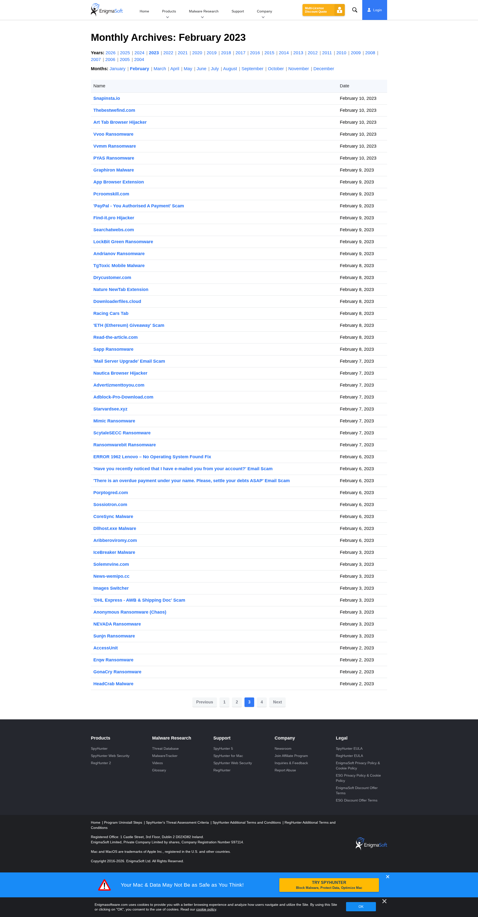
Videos (157, 763)
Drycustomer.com (112, 277)
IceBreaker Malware (114, 552)
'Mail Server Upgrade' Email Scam (129, 361)
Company (264, 11)
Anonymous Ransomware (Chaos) (129, 612)
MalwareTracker (165, 756)
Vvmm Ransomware (114, 146)
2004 (139, 59)
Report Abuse (285, 770)
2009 (356, 52)
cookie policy (206, 909)
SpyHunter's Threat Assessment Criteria (178, 822)
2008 (370, 52)
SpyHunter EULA (349, 748)
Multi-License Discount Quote (316, 9)
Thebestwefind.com (114, 110)
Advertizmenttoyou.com (118, 385)
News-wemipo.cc (111, 576)
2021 (183, 52)
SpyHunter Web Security (110, 756)
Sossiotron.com (110, 504)
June (202, 68)
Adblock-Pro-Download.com (123, 397)
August (230, 68)
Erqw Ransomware (113, 659)
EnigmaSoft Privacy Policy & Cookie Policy (358, 765)
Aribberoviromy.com (115, 540)
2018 (226, 52)
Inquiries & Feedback (291, 763)
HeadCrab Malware (113, 683)
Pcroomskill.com (111, 193)
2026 (111, 52)
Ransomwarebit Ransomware (124, 444)
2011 (327, 52)
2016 (255, 52)
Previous (204, 702)
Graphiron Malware (113, 170)
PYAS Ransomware (113, 158)
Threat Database (165, 748)
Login (377, 10)
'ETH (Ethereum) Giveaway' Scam (128, 325)
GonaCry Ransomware (117, 671)
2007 (96, 59)
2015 (270, 52)
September (253, 68)
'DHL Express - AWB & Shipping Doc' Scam (139, 600)
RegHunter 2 (101, 763)
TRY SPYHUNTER (329, 885)
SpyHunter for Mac (228, 756)
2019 (212, 52)
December (323, 68)
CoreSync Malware (113, 516)
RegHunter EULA (349, 756)
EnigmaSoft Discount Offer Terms (357, 790)
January (118, 68)
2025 (125, 52)
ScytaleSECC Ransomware (122, 432)
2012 (313, 52)
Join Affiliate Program (291, 756)
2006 (111, 59)
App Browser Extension (118, 181)
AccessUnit (105, 647)
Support (238, 11)
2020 (197, 52)
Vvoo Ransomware (113, 134)
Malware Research (204, 11)
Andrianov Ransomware (119, 253)
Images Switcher (111, 588)
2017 (241, 52)
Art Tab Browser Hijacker (120, 122)
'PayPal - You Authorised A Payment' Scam (138, 205)
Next (277, 702)
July (215, 68)
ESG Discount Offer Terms (356, 800)
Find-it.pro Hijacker (113, 217)
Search (354, 9)
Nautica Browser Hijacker (120, 373)
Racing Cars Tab (110, 313)
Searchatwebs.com (113, 229)
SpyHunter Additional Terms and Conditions (247, 822)
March (160, 68)
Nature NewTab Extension (120, 289)
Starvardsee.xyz (110, 408)
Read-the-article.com (115, 337)
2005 (125, 59)
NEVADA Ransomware (117, 624)
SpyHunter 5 (223, 748)
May (188, 68)
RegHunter (222, 770)
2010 (342, 52)
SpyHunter (99, 748)
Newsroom (283, 748)
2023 (154, 52)
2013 (298, 52)
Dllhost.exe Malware (114, 528)
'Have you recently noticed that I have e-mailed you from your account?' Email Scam (183, 468)
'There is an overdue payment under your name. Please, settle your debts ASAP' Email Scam (191, 480)
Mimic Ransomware (114, 420)
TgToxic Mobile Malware (119, 265)
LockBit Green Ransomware (123, 241)
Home (144, 11)
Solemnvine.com (111, 564)
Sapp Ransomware (113, 349)
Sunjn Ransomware (114, 635)
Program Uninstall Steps (123, 822)
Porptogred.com (110, 492)
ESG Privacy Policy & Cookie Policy (358, 778)
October (276, 68)
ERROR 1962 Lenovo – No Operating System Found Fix (152, 456)
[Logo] (107, 10)
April (175, 68)
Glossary (159, 770)
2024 (140, 52)
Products (169, 11)
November (299, 68)
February (140, 68)
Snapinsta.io (106, 98)
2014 (284, 52)
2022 (169, 52)
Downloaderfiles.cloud (117, 301)
